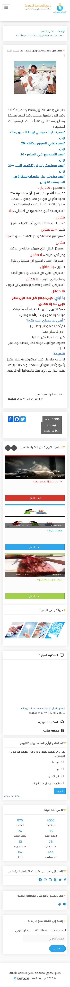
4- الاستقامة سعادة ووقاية (34, 708)
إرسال (57, 948)
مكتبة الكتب (51, 730)
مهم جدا (56, 762)
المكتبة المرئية (48, 655)
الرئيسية (61, 31)
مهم (58, 769)
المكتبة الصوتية (48, 722)
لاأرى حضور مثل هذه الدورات (46, 783)
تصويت (59, 791)
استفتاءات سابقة (12, 796)
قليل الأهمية (54, 776)
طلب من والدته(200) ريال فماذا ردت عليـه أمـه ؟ (39, 35)
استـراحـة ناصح (47, 31)
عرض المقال (35, 498)
